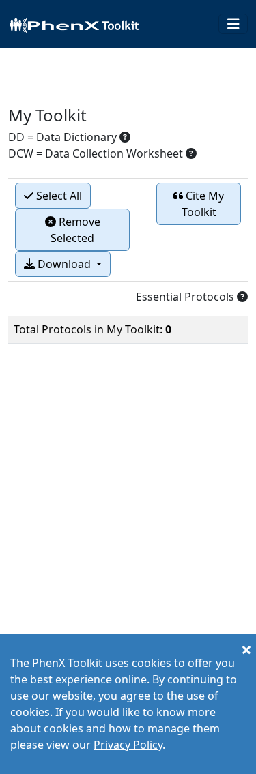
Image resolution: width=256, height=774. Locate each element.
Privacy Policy (128, 744)
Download (64, 263)
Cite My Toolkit (203, 204)
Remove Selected (75, 229)
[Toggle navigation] (233, 24)
